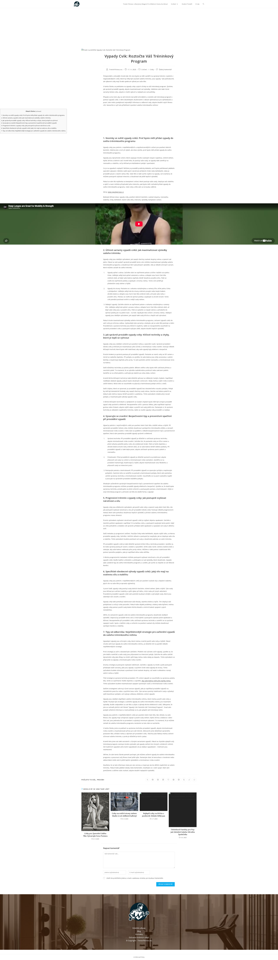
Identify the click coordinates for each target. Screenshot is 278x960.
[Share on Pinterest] (158, 780)
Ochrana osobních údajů (139, 937)
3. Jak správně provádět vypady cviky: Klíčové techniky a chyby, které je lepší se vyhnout (29, 120)
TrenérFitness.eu (115, 69)
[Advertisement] (139, 24)
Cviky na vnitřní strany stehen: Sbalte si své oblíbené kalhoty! (124, 814)
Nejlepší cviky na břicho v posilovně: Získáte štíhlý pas (153, 814)
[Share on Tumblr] (184, 780)
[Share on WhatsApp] (194, 780)
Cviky (152, 69)
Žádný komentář (165, 69)
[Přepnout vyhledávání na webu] (203, 4)
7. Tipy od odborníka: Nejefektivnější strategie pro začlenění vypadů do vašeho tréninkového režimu (33, 131)
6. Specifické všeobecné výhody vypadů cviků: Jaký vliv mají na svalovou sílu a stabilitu (28, 128)
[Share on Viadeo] (189, 780)
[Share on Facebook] (153, 780)
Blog (139, 931)
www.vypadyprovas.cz (116, 192)
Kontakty (139, 934)
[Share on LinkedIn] (163, 780)
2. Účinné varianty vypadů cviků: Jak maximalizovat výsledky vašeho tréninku (26, 118)
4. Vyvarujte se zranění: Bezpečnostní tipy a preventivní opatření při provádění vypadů (29, 123)
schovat (38, 111)
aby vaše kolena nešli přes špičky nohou (156, 681)
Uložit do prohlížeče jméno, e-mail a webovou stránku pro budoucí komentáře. (134, 878)
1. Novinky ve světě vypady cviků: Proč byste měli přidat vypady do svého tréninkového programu (33, 115)
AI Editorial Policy (139, 957)
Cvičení (144, 69)
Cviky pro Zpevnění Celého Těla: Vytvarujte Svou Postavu (95, 834)
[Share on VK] (173, 780)
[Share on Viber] (168, 780)
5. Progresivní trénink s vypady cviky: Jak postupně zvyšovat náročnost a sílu (25, 126)
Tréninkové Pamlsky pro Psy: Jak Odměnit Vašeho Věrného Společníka (183, 832)
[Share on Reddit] (179, 780)
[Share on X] (147, 780)
